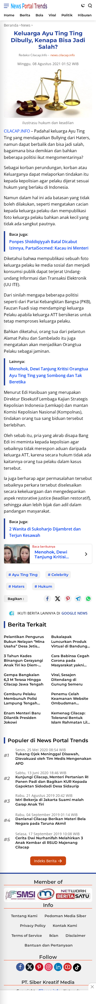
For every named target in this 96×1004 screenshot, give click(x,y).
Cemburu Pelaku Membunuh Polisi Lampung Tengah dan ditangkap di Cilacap (20, 699)
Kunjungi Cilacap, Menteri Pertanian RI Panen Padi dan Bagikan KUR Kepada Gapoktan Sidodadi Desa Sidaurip (51, 781)
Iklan (53, 935)
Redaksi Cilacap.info (33, 55)
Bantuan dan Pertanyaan (49, 945)
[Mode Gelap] (83, 5)
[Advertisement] (48, 997)
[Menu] (7, 6)
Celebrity (59, 574)
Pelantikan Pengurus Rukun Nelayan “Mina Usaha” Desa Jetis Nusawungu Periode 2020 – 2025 (24, 641)
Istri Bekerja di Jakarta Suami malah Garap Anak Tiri (49, 802)
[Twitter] (57, 599)
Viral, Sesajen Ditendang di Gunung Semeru (67, 679)
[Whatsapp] (88, 599)
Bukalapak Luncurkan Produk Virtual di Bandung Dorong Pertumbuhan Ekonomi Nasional (69, 641)
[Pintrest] (68, 599)
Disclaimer (76, 935)
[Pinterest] (39, 967)
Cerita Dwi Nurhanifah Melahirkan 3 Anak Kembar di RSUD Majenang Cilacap (49, 842)
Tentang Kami (24, 916)
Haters (18, 586)
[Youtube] (67, 967)
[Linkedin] (58, 967)
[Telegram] (78, 599)
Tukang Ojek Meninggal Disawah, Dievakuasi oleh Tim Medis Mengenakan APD (53, 758)
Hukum (45, 586)
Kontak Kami (65, 925)
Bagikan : (16, 599)
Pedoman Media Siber (65, 916)
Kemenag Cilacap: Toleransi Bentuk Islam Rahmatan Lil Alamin (69, 718)
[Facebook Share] (47, 599)
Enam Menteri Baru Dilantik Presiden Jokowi (22, 718)
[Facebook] (20, 967)
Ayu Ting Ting (25, 574)
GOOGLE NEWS (74, 613)
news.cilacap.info (62, 55)
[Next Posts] (86, 554)
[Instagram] (49, 967)
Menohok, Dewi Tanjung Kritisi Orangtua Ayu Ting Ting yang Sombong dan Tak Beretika (48, 375)
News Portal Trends (29, 5)
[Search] (89, 5)
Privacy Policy (33, 925)
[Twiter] (30, 967)
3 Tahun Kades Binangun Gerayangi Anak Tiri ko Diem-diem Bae (23, 661)
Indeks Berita (46, 860)
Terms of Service (27, 935)
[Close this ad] (92, 986)
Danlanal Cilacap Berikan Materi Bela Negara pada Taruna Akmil (50, 821)
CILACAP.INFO (17, 131)
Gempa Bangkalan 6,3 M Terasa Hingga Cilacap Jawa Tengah (24, 679)
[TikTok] (77, 967)
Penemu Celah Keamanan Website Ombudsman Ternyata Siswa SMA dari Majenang (70, 699)
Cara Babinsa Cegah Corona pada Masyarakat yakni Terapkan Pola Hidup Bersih (70, 661)
